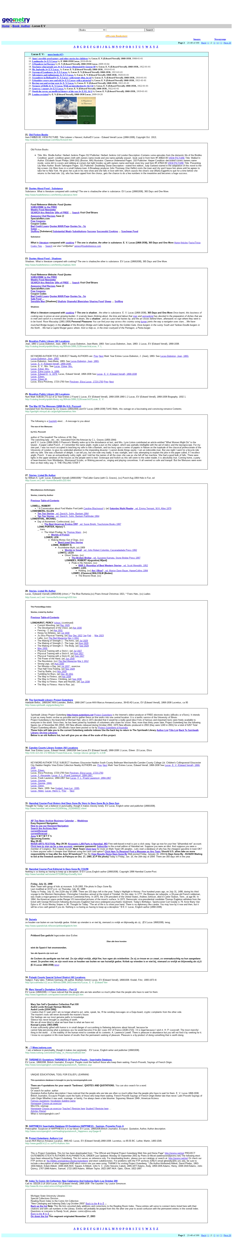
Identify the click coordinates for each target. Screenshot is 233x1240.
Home (6, 26)
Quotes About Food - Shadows (45, 258)
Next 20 (227, 43)
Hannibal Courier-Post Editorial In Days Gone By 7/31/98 (58, 869)
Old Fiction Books (38, 134)
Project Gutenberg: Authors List (46, 1138)
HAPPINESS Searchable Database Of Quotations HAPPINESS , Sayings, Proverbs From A (76, 1126)
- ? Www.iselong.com (40, 1047)
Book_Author (21, 26)
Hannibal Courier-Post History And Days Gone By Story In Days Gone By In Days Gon (74, 803)
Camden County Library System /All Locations (53, 747)
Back (203, 43)
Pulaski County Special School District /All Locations (57, 977)
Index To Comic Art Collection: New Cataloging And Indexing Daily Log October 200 (73, 1181)
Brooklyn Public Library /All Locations (49, 341)
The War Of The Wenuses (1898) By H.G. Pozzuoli (55, 406)
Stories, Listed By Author (42, 475)
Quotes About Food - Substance (46, 188)
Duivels (33, 919)
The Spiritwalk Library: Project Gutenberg (51, 700)
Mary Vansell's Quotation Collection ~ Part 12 (53, 989)
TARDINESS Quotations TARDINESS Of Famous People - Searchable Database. (70, 1059)
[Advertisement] (116, 9)
